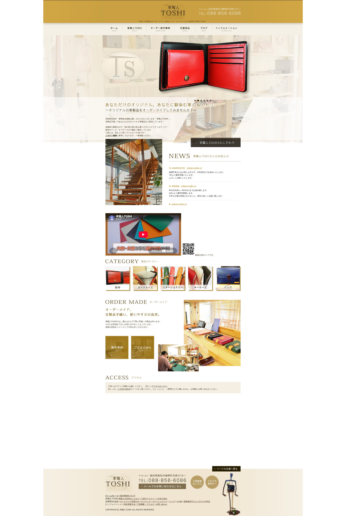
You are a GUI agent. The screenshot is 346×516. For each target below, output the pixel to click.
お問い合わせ (161, 504)
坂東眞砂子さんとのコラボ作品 (197, 501)
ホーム (109, 496)
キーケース (146, 501)
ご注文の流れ (123, 389)
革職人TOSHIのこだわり (129, 499)
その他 (179, 501)
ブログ (132, 496)
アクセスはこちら (159, 386)
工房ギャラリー (147, 499)
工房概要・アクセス (145, 504)
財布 (116, 501)
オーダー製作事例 (120, 496)
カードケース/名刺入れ (129, 501)
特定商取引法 (129, 504)
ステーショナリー (159, 501)
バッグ (172, 501)
